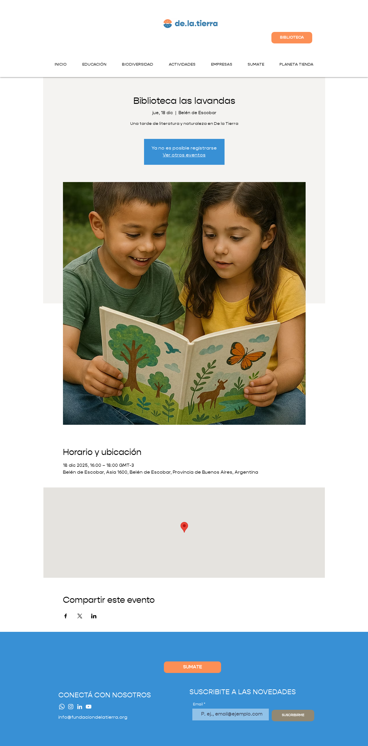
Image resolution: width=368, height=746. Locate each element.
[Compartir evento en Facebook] (65, 616)
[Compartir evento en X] (80, 616)
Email (198, 704)
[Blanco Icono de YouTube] (88, 706)
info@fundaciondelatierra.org (92, 717)
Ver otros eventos (184, 155)
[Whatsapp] (61, 706)
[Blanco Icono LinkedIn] (79, 706)
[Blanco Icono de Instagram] (70, 706)
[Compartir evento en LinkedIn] (94, 616)
